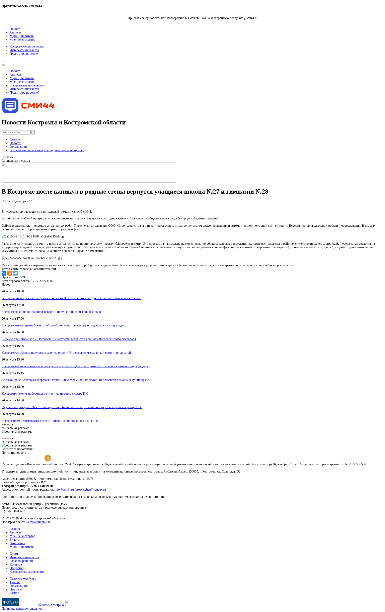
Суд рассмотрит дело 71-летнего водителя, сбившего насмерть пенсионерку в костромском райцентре (72, 407)
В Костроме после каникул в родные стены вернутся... (47, 150)
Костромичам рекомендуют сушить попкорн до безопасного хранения (50, 420)
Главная (15, 139)
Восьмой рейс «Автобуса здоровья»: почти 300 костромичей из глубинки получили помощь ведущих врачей (76, 380)
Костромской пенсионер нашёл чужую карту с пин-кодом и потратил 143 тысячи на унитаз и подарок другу (76, 366)
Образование (18, 146)
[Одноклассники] (9, 273)
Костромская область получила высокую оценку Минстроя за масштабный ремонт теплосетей (66, 352)
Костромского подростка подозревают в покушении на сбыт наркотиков (51, 311)
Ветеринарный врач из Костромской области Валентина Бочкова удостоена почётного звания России (71, 298)
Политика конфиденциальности (24, 608)
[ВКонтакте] (4, 273)
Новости (15, 143)
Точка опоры (36, 522)
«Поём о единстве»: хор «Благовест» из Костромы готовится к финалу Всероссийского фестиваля (69, 339)
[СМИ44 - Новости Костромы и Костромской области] (29, 112)
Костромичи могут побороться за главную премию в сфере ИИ (45, 393)
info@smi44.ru (64, 489)
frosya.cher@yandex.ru (91, 489)
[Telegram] (15, 273)
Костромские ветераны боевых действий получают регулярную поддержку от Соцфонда (62, 325)
